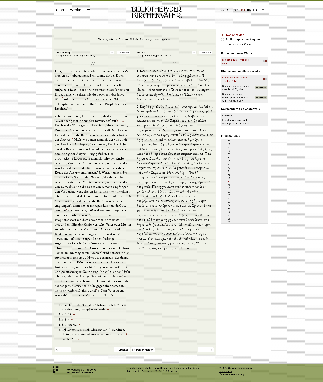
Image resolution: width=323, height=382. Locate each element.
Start (60, 10)
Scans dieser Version (240, 44)
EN (249, 9)
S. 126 (121, 120)
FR (255, 9)
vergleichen (261, 87)
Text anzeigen (235, 35)
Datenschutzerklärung (231, 374)
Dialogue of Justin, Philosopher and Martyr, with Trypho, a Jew (235, 97)
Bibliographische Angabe (243, 39)
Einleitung (227, 115)
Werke (75, 10)
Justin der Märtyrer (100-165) (125, 39)
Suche (232, 10)
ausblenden (124, 53)
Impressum (225, 371)
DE (243, 9)
